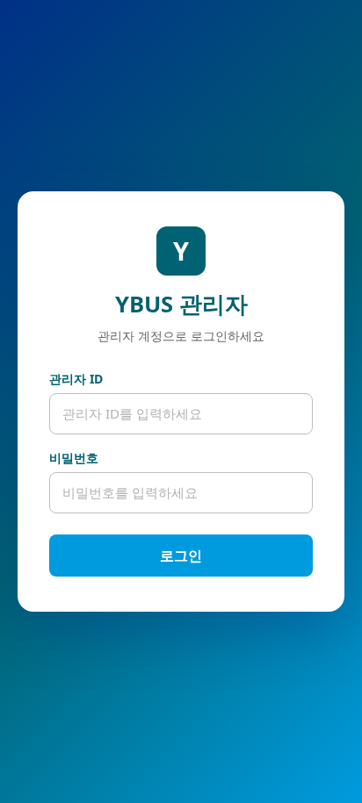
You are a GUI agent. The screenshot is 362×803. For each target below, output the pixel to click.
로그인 (181, 555)
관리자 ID (76, 378)
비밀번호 (73, 457)
